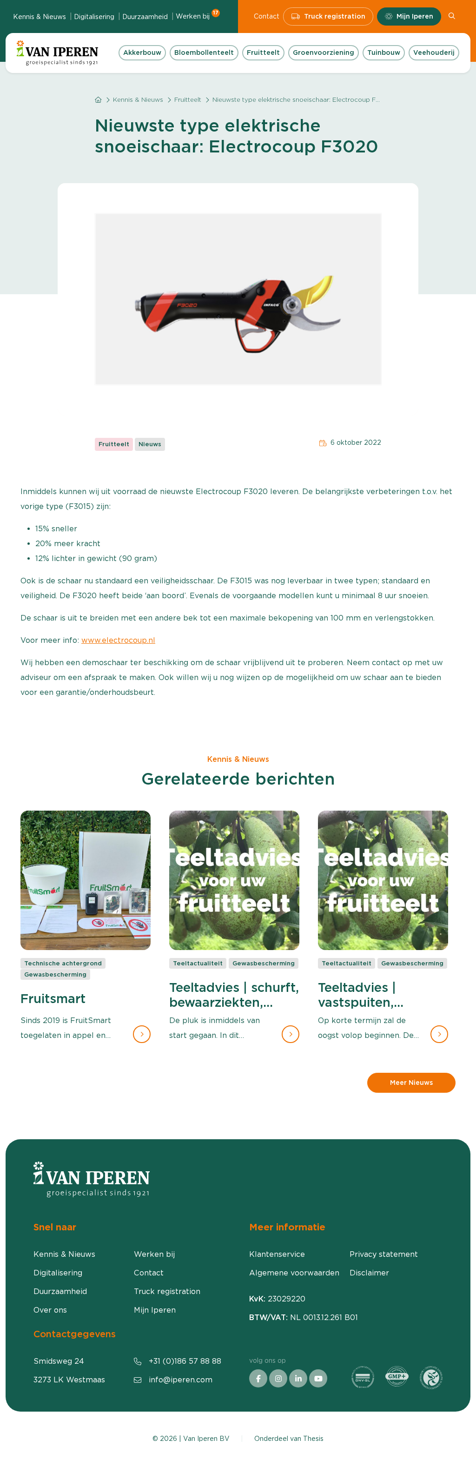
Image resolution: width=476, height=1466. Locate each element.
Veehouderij (434, 52)
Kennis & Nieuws (39, 16)
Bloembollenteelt (204, 52)
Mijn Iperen (415, 16)
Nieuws (150, 444)
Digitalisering (94, 16)
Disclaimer (369, 1272)
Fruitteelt (263, 52)
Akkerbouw (142, 52)
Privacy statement (384, 1254)
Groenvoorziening (323, 52)
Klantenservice (277, 1254)
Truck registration (334, 16)
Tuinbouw (383, 52)
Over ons (50, 1310)
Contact (266, 16)
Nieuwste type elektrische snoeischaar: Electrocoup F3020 (302, 99)
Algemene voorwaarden (294, 1272)
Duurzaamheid (145, 16)
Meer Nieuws (411, 1082)
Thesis (313, 1438)
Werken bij (197, 16)
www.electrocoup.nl (118, 640)
